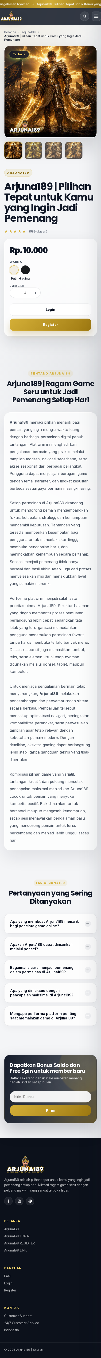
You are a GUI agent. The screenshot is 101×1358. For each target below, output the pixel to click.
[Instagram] (19, 1201)
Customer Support (18, 1316)
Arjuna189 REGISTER (19, 1243)
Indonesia (11, 1330)
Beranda (10, 32)
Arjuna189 (29, 32)
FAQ (7, 1276)
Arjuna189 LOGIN (17, 1236)
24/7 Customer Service (21, 1323)
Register (50, 325)
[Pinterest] (30, 1201)
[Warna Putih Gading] (14, 269)
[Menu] (96, 16)
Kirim (50, 1110)
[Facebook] (8, 1201)
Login (50, 310)
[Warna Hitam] (25, 269)
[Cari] (84, 16)
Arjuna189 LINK (15, 1250)
